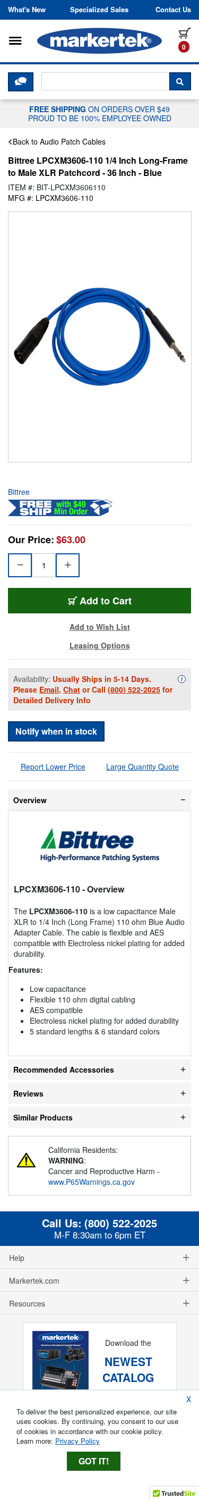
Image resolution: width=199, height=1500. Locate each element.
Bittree (19, 491)
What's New (27, 9)
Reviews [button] (28, 1093)
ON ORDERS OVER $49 (99, 113)
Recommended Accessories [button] (63, 1069)
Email (49, 689)
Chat (71, 689)
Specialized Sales (99, 9)
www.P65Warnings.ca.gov (91, 1181)
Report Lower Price (53, 766)
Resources (27, 1303)
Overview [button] (30, 800)
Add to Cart (106, 601)
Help (16, 1257)
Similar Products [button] (43, 1117)
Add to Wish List (100, 626)
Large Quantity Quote (142, 766)
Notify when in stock (56, 731)
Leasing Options (100, 645)
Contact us (173, 9)
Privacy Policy (77, 1441)
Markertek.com (34, 1280)
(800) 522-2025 (134, 689)
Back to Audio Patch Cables (59, 141)
